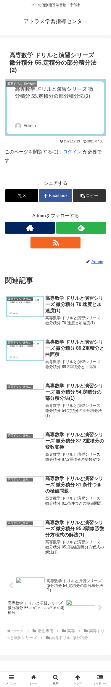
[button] (89, 195)
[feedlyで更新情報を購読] (81, 228)
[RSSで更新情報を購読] (55, 242)
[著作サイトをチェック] (30, 228)
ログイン (72, 151)
